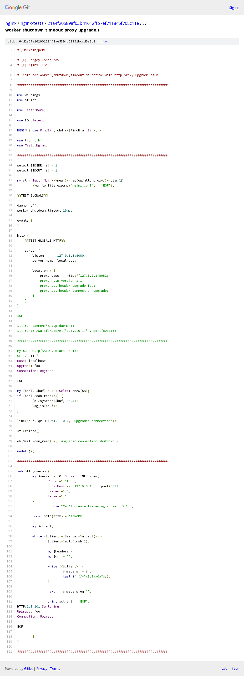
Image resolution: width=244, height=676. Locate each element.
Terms (55, 668)
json (235, 668)
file (103, 41)
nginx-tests (32, 23)
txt (224, 668)
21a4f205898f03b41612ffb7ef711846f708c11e (93, 23)
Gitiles (28, 668)
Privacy (41, 668)
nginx (10, 23)
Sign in (234, 7)
